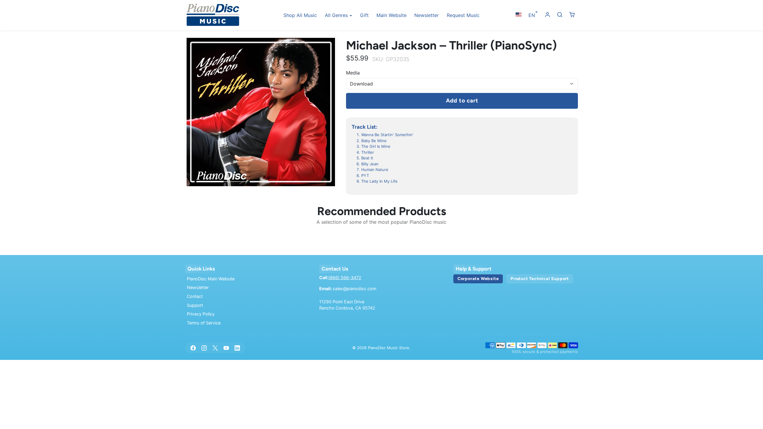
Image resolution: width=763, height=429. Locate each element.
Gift (364, 15)
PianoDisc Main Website (211, 278)
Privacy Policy (201, 313)
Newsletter (426, 15)
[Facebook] (192, 347)
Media (353, 73)
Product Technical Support (540, 278)
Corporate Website (478, 278)
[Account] (548, 15)
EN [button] (531, 15)
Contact (195, 296)
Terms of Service (204, 322)
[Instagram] (204, 347)
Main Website (391, 15)
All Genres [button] (337, 15)
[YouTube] (226, 347)
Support (195, 305)
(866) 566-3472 (344, 277)
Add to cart (462, 100)
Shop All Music (300, 15)
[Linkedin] (237, 347)
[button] (518, 15)
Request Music (463, 15)
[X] (215, 347)
